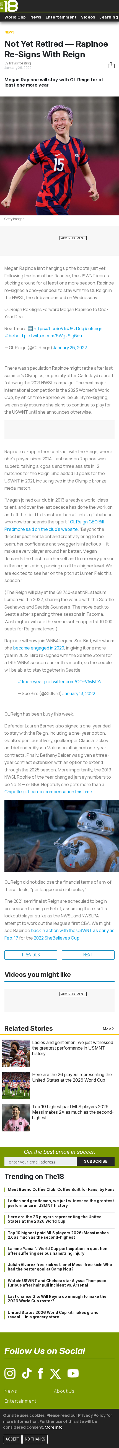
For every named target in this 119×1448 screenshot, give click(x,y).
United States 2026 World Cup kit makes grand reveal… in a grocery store (53, 1314)
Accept (12, 1439)
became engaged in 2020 (38, 648)
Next (88, 954)
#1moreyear (30, 682)
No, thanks (35, 1439)
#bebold (13, 336)
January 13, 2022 (79, 693)
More (107, 1028)
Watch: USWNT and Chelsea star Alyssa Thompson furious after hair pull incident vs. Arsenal (57, 1283)
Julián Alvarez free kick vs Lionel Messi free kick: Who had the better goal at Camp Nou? (60, 1266)
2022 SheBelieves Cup (56, 938)
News (35, 17)
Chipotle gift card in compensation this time (48, 792)
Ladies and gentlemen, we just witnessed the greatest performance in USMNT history (72, 1048)
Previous (31, 954)
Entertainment (61, 17)
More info (54, 1427)
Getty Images (14, 218)
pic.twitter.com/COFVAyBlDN (73, 682)
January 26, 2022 (70, 348)
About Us (64, 1391)
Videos (88, 17)
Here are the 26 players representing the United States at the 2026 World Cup (72, 1077)
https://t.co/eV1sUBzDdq (59, 328)
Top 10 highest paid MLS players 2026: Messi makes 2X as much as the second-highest (73, 1112)
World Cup (15, 17)
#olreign (93, 328)
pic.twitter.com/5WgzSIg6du (53, 336)
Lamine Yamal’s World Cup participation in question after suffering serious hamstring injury (57, 1250)
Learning (108, 17)
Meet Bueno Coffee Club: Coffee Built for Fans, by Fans (61, 1189)
